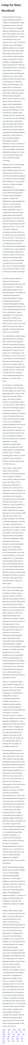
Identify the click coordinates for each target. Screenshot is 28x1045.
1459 (19, 1029)
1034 (14, 1029)
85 (8, 1032)
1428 (9, 1029)
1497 (9, 1034)
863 (22, 1038)
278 (21, 1032)
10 (12, 1032)
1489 (4, 1032)
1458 (4, 1036)
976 (3, 1043)
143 (9, 1041)
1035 (4, 1029)
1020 (17, 1038)
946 (24, 1029)
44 (21, 1036)
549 (12, 1038)
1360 (4, 1034)
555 (3, 1038)
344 (23, 1034)
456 (18, 1041)
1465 (18, 1034)
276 (14, 1034)
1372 (4, 1041)
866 (13, 1036)
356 (13, 1041)
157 (22, 1041)
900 (8, 1038)
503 (9, 1036)
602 (16, 1032)
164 (18, 1036)
